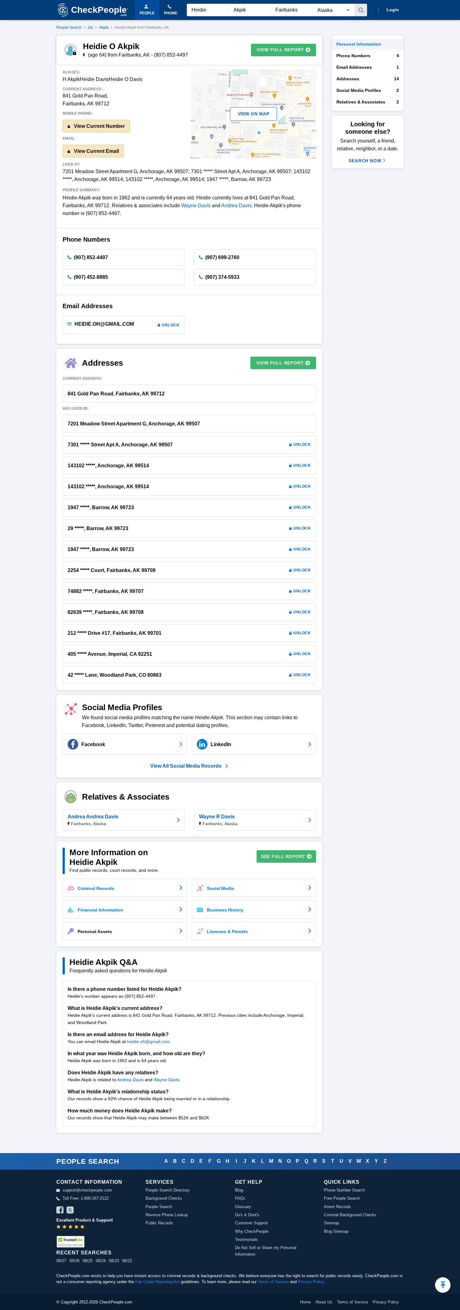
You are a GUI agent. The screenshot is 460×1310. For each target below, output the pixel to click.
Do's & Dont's (247, 1214)
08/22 (127, 1260)
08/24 (101, 1260)
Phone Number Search (344, 1190)
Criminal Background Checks (350, 1214)
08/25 (88, 1260)
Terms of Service (273, 1281)
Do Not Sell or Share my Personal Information (265, 1250)
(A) (90, 27)
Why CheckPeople (251, 1231)
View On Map (253, 113)
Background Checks (164, 1198)
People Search (69, 27)
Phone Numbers (367, 55)
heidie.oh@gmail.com (148, 1041)
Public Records (159, 1223)
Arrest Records (337, 1206)
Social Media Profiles (367, 90)
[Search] (361, 10)
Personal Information (358, 44)
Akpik (104, 27)
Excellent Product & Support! (84, 1220)
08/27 (61, 1260)
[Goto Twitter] (70, 1211)
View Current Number (99, 126)
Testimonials (246, 1239)
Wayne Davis (196, 205)
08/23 (114, 1260)
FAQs (240, 1198)
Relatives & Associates (367, 101)
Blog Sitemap (336, 1231)
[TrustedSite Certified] (70, 1241)
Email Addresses (367, 67)
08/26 (74, 1260)
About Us (323, 1302)
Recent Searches (83, 1252)
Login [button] (392, 9)
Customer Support (251, 1223)
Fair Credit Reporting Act (157, 1281)
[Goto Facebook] (60, 1211)
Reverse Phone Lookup (167, 1214)
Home (305, 1302)
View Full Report (280, 49)
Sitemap (331, 1223)
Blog (239, 1190)
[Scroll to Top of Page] (443, 1285)
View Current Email (96, 151)
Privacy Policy (311, 1281)
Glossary (243, 1206)
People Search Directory (168, 1190)
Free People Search (342, 1198)
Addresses (367, 78)
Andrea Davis (236, 205)
